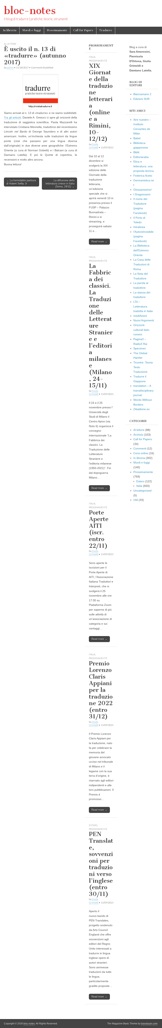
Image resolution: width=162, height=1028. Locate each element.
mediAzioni (140, 315)
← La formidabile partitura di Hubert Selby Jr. (21, 182)
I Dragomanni (141, 194)
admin (10, 67)
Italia (92, 57)
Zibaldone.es (141, 409)
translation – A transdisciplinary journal (143, 390)
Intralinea (139, 227)
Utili (135, 499)
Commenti (139, 448)
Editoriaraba (141, 157)
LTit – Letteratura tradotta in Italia (143, 306)
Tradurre (105, 30)
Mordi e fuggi (32, 30)
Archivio (138, 434)
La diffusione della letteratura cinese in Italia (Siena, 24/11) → (60, 183)
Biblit (136, 152)
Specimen (139, 348)
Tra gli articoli (12, 117)
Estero (93, 825)
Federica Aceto (142, 175)
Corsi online (140, 453)
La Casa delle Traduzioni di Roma (142, 264)
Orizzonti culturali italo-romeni (141, 329)
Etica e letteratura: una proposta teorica (143, 166)
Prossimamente (57, 30)
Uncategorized (142, 490)
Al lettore (10, 44)
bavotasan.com (149, 1023)
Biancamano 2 (142, 94)
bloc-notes (30, 11)
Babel (136, 138)
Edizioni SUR (141, 98)
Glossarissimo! (142, 189)
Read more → (99, 241)
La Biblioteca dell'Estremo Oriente (141, 250)
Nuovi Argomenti (143, 320)
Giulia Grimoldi (93, 146)
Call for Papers (83, 30)
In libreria (9, 30)
